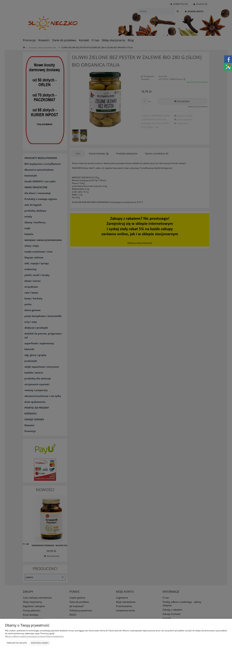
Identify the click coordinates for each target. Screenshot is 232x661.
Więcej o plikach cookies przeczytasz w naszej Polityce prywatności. (34, 636)
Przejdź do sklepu (17, 643)
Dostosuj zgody (40, 643)
